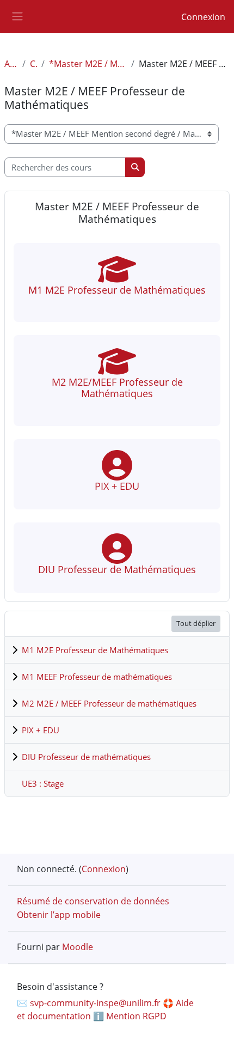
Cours (33, 64)
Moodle (77, 947)
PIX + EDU (40, 730)
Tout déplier (195, 623)
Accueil (11, 64)
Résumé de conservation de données (93, 901)
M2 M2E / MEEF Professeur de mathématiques (109, 703)
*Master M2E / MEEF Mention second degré (88, 64)
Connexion (203, 17)
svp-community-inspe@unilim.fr (95, 1003)
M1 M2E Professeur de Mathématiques (95, 649)
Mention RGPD (136, 1016)
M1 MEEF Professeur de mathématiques (97, 676)
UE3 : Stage (43, 783)
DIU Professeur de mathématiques (86, 756)
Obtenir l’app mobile (59, 915)
